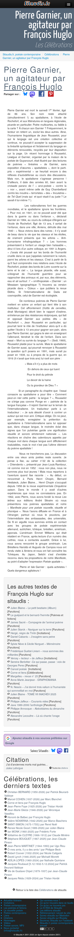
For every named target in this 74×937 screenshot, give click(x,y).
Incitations (9, 902)
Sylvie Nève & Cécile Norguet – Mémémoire (35, 644)
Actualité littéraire (13, 900)
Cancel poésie (19, 669)
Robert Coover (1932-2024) (35, 853)
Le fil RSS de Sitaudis (51, 907)
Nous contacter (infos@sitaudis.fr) (13, 929)
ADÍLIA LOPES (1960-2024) (36, 860)
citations (64, 768)
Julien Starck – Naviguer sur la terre (31, 629)
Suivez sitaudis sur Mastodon (54, 915)
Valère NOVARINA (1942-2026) (37, 820)
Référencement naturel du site (55, 913)
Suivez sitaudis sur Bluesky (53, 918)
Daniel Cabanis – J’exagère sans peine (33, 636)
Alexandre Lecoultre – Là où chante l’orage (35, 715)
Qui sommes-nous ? (50, 900)
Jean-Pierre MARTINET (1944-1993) (36, 846)
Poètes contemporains (15, 913)
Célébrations (46, 890)
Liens (6, 915)
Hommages (9, 920)
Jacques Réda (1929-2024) (33, 878)
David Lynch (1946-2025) (33, 856)
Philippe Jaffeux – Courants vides (29, 701)
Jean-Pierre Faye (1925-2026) (35, 806)
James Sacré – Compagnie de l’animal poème (37, 622)
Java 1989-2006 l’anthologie (27, 705)
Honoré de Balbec (29, 817)
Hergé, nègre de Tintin (23, 633)
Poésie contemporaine (15, 905)
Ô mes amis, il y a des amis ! (34, 849)
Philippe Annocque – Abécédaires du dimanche (37, 708)
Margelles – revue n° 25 (25, 676)
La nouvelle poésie (13, 910)
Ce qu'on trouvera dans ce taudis (56, 902)
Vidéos (7, 923)
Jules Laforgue (14, 768)
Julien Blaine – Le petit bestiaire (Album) (33, 608)
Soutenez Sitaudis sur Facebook (56, 920)
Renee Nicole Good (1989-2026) (36, 828)
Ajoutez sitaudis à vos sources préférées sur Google (36, 740)
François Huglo (33, 86)
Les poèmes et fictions (15, 907)
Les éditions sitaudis (50, 910)
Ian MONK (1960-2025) (32, 831)
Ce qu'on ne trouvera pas (52, 905)
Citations (8, 918)
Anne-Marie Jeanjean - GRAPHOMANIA (33, 680)
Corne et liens (19, 672)
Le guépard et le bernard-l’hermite (30, 615)
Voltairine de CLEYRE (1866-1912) (39, 835)
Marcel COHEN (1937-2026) (34, 799)
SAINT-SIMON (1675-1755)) (32, 824)
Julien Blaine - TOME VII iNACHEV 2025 (33, 694)
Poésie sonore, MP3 (14, 925)
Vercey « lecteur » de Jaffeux (27, 658)
